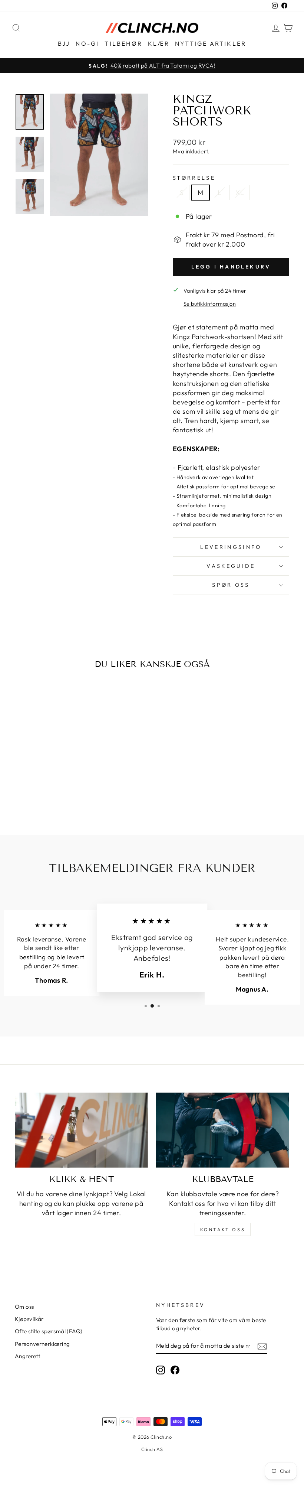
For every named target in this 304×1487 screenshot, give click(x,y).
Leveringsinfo (230, 547)
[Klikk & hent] (81, 1130)
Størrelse (194, 178)
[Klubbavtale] (222, 1130)
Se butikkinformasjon (210, 303)
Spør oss (231, 585)
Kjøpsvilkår (29, 1318)
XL (239, 192)
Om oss (24, 1306)
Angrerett (27, 1356)
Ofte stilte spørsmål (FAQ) (49, 1331)
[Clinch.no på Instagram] (160, 1369)
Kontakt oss (222, 1229)
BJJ (64, 43)
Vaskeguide (230, 566)
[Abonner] (262, 1346)
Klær (158, 43)
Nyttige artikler (210, 43)
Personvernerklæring (42, 1343)
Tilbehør (123, 43)
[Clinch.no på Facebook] (175, 1369)
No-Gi (87, 43)
